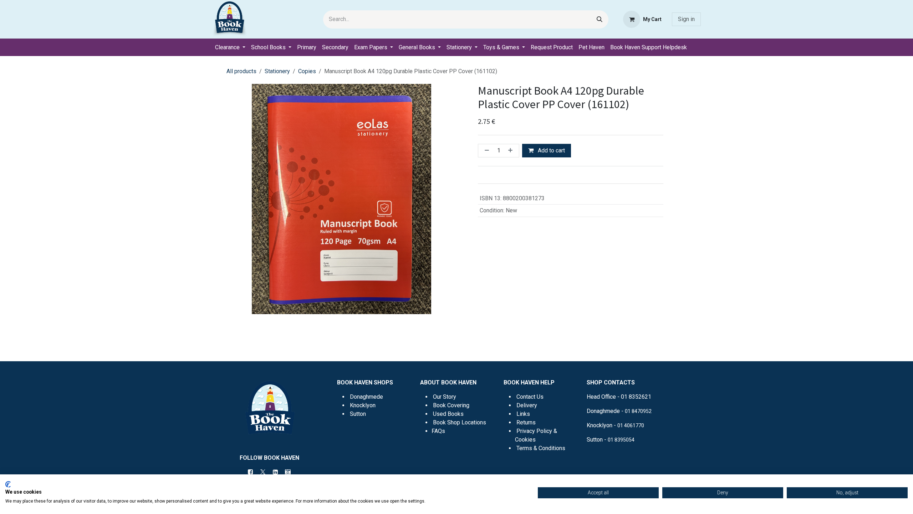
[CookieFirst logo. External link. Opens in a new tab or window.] (8, 484)
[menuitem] (230, 47)
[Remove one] (485, 150)
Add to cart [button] (550, 150)
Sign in (686, 19)
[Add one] (512, 150)
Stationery (277, 71)
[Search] (599, 19)
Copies (307, 71)
